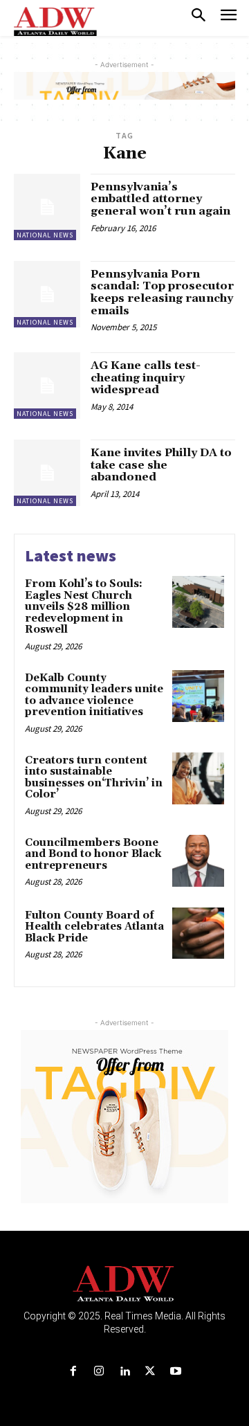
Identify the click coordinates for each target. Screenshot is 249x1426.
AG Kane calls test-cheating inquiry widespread (146, 378)
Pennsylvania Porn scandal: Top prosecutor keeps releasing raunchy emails (162, 292)
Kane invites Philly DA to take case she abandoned (161, 465)
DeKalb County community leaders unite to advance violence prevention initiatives (94, 695)
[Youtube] (176, 1371)
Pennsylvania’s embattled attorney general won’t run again (160, 199)
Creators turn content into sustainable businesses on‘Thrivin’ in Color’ (94, 778)
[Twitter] (150, 1371)
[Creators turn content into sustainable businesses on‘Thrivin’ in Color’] (198, 778)
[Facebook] (73, 1371)
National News (45, 235)
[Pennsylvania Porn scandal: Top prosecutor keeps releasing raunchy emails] (47, 294)
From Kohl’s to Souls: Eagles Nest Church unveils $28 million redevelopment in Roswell (83, 606)
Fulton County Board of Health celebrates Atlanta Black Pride (94, 927)
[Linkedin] (124, 1371)
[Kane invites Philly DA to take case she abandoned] (47, 473)
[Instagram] (98, 1371)
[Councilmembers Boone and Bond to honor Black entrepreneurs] (198, 861)
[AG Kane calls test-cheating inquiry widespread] (47, 385)
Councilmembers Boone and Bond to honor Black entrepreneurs (93, 854)
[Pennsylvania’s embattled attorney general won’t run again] (47, 207)
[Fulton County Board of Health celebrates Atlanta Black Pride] (198, 933)
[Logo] (125, 1283)
